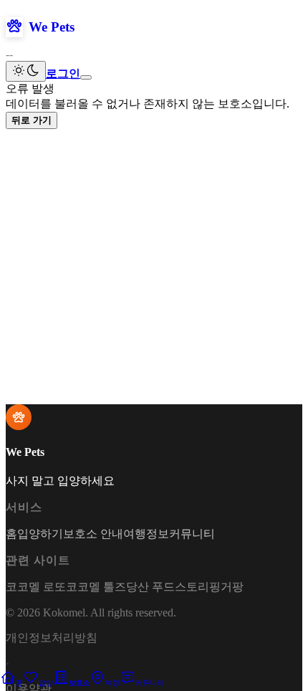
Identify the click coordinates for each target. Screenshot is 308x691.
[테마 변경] (26, 71)
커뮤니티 (192, 534)
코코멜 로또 (36, 587)
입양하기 (40, 534)
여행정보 (146, 534)
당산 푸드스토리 (167, 587)
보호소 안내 (93, 534)
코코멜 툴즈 (96, 587)
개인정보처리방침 (51, 638)
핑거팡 (226, 587)
